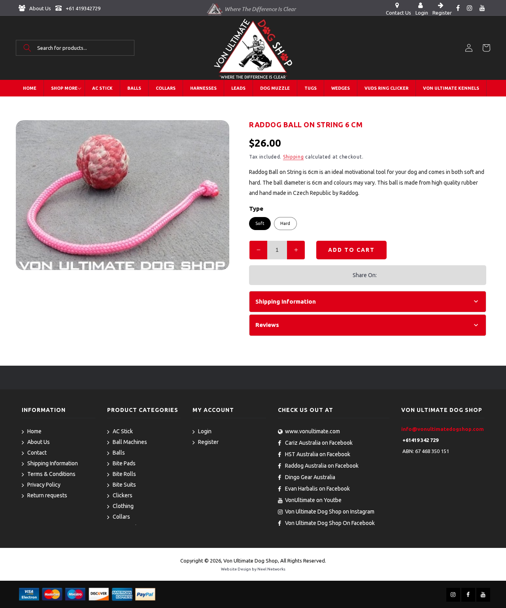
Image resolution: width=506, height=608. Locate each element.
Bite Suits (124, 484)
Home (34, 431)
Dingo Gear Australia (310, 477)
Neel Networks (271, 569)
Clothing (123, 506)
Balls (119, 452)
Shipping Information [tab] (285, 301)
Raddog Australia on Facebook (322, 466)
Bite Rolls (124, 474)
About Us (39, 8)
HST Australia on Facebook (317, 454)
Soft (259, 223)
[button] (75, 48)
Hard (285, 223)
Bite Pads (124, 463)
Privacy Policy (43, 484)
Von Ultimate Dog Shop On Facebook (330, 523)
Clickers (122, 495)
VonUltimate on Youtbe (313, 500)
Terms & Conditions (51, 474)
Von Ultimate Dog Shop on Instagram (329, 511)
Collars (121, 517)
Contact (37, 452)
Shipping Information (52, 463)
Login (204, 431)
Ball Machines (130, 442)
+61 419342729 (82, 8)
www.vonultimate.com (312, 431)
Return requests (47, 495)
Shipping (293, 156)
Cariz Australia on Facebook (319, 443)
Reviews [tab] (267, 324)
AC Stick (123, 431)
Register (208, 442)
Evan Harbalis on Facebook (317, 488)
